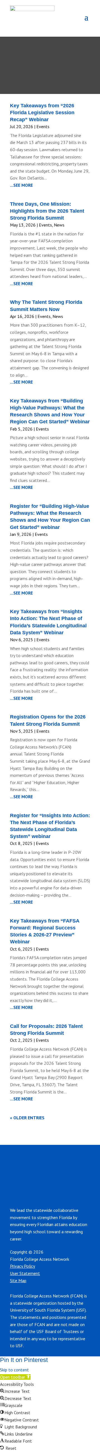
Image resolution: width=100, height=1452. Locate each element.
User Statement (25, 1273)
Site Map (18, 1280)
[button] (15, 1377)
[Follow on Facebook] (52, 1173)
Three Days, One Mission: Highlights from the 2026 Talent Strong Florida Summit (47, 211)
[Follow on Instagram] (63, 1173)
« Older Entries (27, 1117)
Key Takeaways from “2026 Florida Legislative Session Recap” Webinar (42, 112)
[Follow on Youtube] (74, 1173)
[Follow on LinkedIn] (41, 1173)
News (59, 225)
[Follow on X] (85, 1173)
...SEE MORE (21, 185)
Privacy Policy (22, 1266)
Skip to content (14, 1370)
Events (42, 126)
